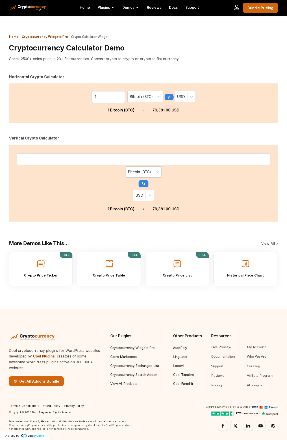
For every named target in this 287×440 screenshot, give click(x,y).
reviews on (248, 413)
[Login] (236, 7)
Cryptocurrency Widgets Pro (45, 37)
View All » (269, 243)
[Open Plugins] (113, 7)
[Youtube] (260, 426)
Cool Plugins (44, 356)
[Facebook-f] (223, 426)
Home (14, 37)
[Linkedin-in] (248, 426)
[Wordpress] (273, 426)
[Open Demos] (137, 7)
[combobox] (130, 97)
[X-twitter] (235, 426)
